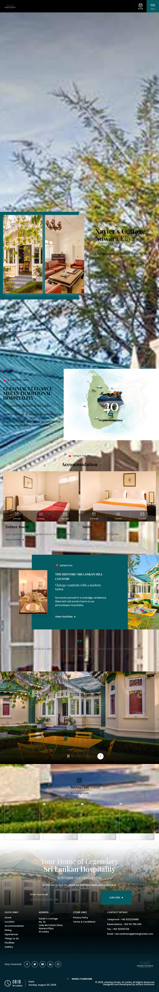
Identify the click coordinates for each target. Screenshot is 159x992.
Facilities (9, 942)
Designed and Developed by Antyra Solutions (128, 984)
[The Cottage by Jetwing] (67, 6)
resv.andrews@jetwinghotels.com (134, 933)
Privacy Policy (80, 917)
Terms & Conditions (84, 921)
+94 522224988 (130, 919)
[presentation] (100, 756)
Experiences (11, 934)
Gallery (9, 946)
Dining (8, 930)
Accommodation (14, 925)
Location (9, 921)
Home (8, 917)
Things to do (12, 938)
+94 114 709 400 (132, 924)
